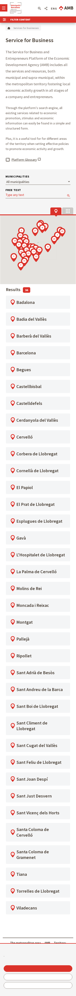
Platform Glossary (24, 160)
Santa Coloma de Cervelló (32, 832)
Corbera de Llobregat (36, 454)
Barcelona (26, 353)
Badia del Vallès (31, 319)
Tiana (21, 874)
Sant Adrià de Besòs (35, 672)
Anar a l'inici (15, 7)
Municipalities (17, 176)
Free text (13, 189)
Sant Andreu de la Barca (39, 689)
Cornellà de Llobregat (37, 470)
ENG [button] (54, 8)
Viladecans (26, 908)
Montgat (24, 622)
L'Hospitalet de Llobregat (40, 555)
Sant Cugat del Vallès (36, 745)
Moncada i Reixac (32, 605)
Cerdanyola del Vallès (37, 420)
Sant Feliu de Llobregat (38, 762)
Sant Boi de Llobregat (37, 706)
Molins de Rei (29, 588)
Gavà (21, 538)
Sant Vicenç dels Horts (37, 813)
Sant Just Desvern (34, 796)
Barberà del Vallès (33, 336)
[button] (39, 8)
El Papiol (24, 487)
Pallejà (22, 639)
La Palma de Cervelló (36, 571)
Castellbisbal (29, 386)
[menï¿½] (3, 8)
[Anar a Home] (9, 28)
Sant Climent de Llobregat (31, 725)
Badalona (25, 302)
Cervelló (24, 437)
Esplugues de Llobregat (39, 521)
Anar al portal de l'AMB (66, 8)
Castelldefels (29, 403)
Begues (23, 369)
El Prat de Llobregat (35, 504)
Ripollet (24, 656)
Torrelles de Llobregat (37, 891)
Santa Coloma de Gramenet (32, 854)
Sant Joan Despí (32, 779)
